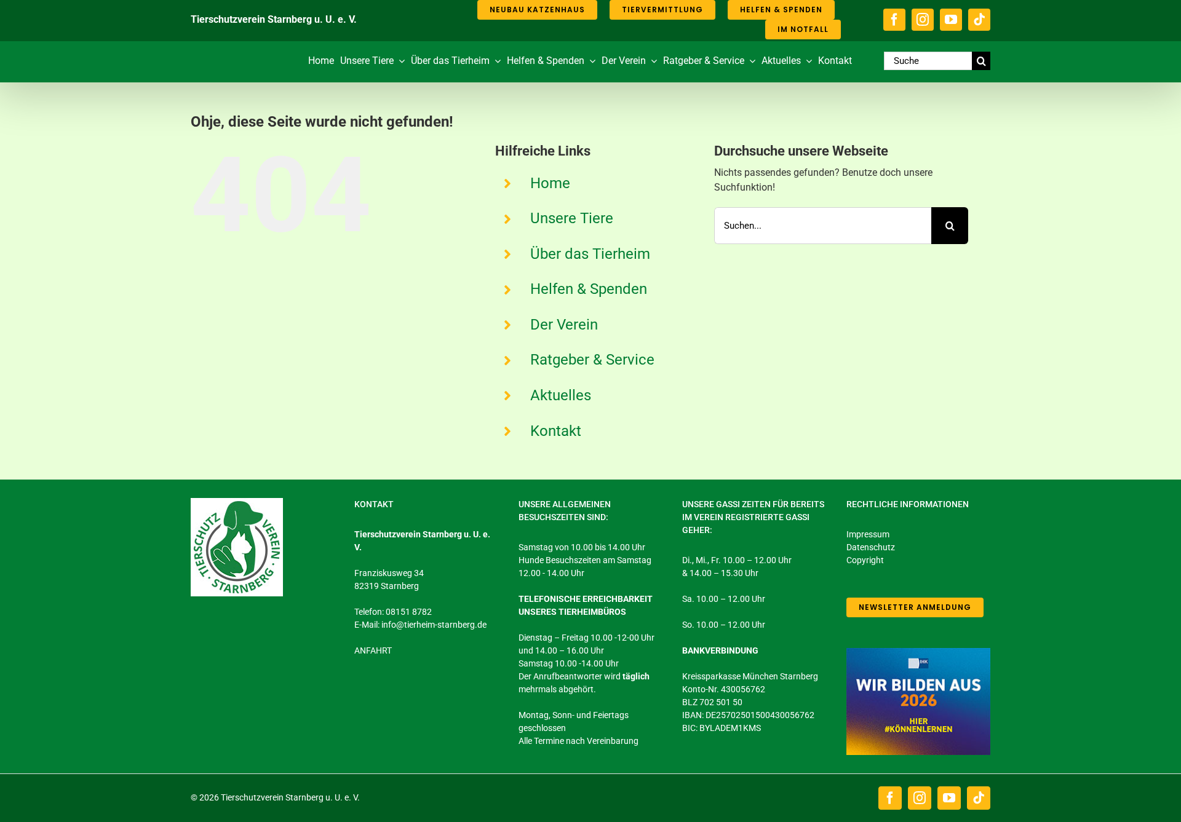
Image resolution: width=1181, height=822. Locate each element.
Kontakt (555, 431)
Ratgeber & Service (592, 359)
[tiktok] (979, 20)
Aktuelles (560, 395)
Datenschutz (870, 547)
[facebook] (894, 20)
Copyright (865, 560)
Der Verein (564, 324)
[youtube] (951, 20)
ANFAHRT (373, 650)
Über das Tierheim (590, 254)
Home (550, 183)
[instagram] (923, 20)
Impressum (867, 534)
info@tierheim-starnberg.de (434, 625)
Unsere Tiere (571, 218)
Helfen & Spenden (588, 289)
